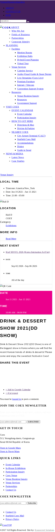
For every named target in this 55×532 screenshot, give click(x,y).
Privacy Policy (12, 519)
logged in (17, 399)
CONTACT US (13, 11)
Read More (11, 238)
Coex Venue (11, 475)
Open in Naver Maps (10, 451)
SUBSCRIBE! (33, 422)
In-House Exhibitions (16, 468)
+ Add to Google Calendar (18, 389)
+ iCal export (12, 393)
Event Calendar (13, 464)
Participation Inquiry (15, 472)
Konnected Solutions (44, 530)
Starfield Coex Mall (15, 515)
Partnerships (11, 486)
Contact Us (11, 490)
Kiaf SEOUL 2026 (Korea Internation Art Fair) (28, 252)
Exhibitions (11, 225)
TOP (9, 525)
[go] (28, 21)
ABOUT (10, 8)
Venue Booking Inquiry (17, 479)
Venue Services (13, 482)
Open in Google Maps (10, 448)
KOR (8, 15)
